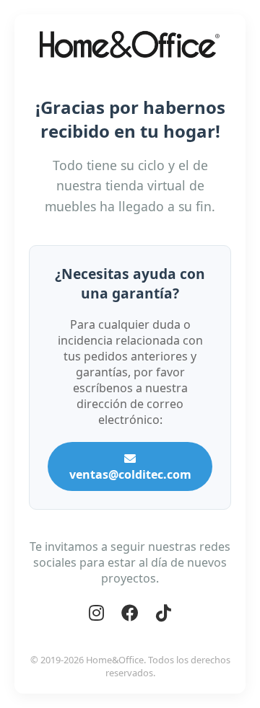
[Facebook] (130, 612)
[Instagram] (96, 612)
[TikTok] (163, 612)
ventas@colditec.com (130, 474)
